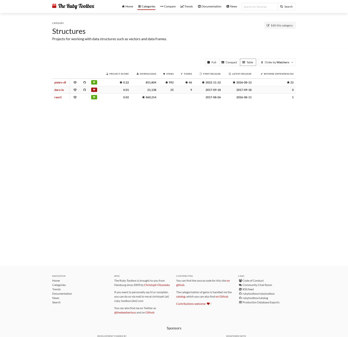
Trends (56, 289)
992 (171, 82)
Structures (69, 31)
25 (172, 89)
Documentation (62, 293)
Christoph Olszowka (157, 285)
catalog (180, 296)
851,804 (151, 82)
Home (56, 280)
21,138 (151, 89)
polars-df (60, 82)
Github (150, 312)
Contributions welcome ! (193, 303)
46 (190, 82)
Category (58, 23)
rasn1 (58, 97)
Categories (59, 285)
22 (292, 82)
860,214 (151, 97)
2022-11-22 (213, 82)
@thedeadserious (125, 312)
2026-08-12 (244, 82)
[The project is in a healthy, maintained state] (94, 83)
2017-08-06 (213, 97)
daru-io (59, 89)
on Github (222, 296)
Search (56, 302)
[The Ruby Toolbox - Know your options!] (73, 6)
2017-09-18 (213, 89)
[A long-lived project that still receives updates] (94, 98)
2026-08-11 (244, 97)
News (55, 298)
